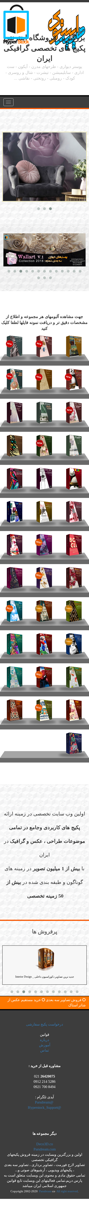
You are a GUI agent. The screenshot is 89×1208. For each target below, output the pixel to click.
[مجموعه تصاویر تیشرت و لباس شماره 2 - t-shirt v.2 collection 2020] (44, 510)
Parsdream (45, 1191)
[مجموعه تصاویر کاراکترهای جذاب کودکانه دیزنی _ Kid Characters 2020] (74, 477)
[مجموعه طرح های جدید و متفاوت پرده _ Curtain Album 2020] (14, 411)
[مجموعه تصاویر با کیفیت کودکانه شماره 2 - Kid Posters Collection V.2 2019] (44, 642)
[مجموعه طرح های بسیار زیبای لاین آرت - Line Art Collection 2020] (44, 477)
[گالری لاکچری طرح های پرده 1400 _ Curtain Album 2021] (74, 411)
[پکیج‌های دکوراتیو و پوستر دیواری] (44, 167)
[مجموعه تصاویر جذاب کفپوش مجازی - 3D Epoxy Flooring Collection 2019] (74, 675)
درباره (44, 1040)
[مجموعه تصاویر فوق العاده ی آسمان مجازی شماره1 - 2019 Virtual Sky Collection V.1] (14, 609)
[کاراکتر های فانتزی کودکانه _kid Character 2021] (14, 377)
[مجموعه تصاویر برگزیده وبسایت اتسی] (44, 411)
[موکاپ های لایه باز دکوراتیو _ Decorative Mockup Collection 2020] (74, 444)
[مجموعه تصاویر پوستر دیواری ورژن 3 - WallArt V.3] (44, 444)
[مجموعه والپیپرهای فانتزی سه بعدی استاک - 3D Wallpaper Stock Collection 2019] (14, 576)
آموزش (44, 1045)
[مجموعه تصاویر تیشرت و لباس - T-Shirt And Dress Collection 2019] (44, 708)
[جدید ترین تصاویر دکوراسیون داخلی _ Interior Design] (44, 959)
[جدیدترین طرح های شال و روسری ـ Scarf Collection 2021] (14, 344)
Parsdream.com (45, 1149)
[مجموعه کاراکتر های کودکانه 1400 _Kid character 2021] (74, 377)
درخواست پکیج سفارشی (44, 1024)
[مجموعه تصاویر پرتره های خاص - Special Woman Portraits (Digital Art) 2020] (14, 543)
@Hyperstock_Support (44, 1107)
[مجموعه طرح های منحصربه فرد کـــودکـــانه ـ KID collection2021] (44, 344)
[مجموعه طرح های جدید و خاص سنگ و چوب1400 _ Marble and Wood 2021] (44, 377)
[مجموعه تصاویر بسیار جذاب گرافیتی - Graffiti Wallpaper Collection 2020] (14, 477)
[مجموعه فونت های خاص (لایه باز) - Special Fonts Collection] (74, 543)
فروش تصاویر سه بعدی (63, 1000)
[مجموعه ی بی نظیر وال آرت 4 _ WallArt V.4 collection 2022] (74, 344)
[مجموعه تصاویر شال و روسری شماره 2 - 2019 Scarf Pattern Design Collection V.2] (14, 642)
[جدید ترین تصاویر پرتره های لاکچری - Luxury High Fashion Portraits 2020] (44, 543)
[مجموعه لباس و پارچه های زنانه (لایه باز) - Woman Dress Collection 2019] (74, 741)
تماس (44, 1050)
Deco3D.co (44, 1144)
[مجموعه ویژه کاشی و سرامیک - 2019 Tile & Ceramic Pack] (14, 675)
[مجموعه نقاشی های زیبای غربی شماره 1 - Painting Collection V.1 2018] (44, 609)
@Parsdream (44, 1102)
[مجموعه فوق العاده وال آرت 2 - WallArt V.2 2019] (44, 576)
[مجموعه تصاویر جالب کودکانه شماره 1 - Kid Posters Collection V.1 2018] (44, 675)
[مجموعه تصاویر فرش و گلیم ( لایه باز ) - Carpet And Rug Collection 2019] (14, 708)
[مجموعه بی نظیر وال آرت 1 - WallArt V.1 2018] (74, 576)
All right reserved (67, 1191)
